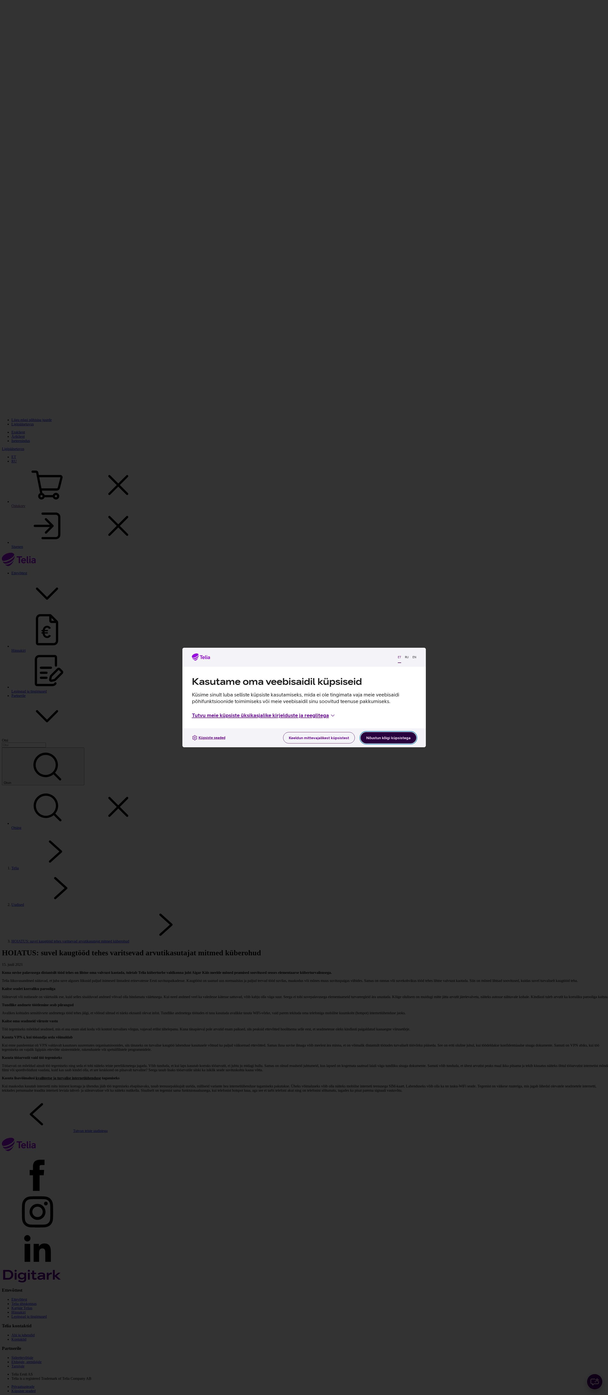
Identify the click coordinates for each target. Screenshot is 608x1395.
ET (399, 657)
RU (407, 657)
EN (414, 657)
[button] (264, 715)
